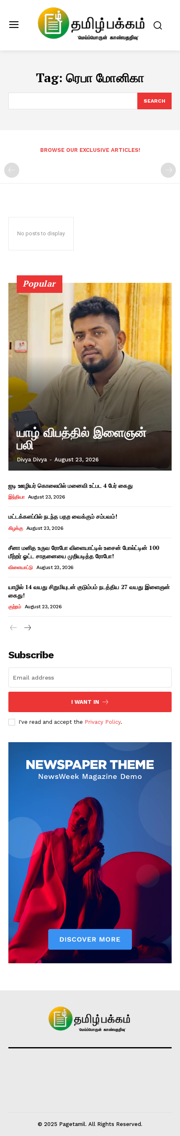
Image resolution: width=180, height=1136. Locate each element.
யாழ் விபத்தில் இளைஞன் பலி (82, 438)
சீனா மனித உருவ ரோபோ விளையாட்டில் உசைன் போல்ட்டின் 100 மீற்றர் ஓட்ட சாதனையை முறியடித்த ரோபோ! (83, 552)
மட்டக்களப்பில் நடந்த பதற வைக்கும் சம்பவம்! (62, 516)
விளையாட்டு (20, 567)
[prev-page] (11, 170)
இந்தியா (16, 497)
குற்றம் (14, 607)
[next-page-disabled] (168, 170)
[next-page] (27, 628)
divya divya (32, 459)
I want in (85, 702)
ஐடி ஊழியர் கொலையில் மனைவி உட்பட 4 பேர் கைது (70, 485)
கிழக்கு (15, 528)
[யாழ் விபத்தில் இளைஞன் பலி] (90, 377)
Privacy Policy (103, 722)
